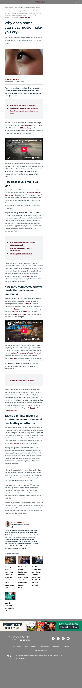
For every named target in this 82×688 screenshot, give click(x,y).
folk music (15, 443)
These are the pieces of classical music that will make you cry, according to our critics (24, 111)
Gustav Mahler (28, 125)
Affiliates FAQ (26, 17)
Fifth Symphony (25, 128)
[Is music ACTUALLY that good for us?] (10, 596)
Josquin (27, 276)
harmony (23, 314)
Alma (40, 125)
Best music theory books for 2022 (22, 380)
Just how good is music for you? (21, 254)
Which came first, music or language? (23, 105)
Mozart (32, 408)
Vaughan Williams (11, 410)
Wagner (16, 309)
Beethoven (27, 304)
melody (15, 314)
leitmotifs (26, 311)
